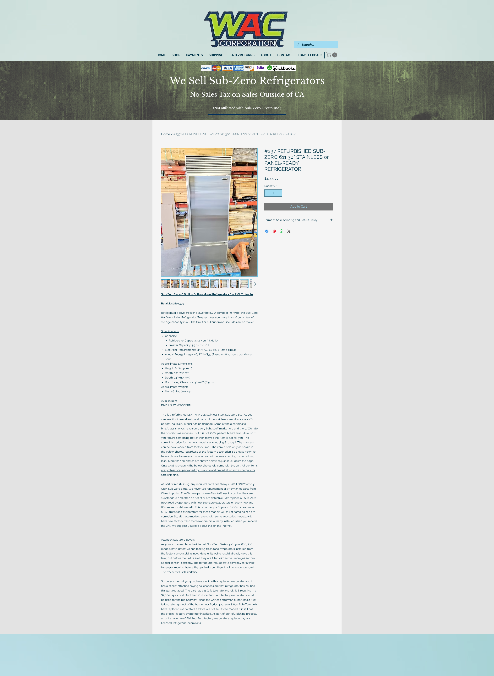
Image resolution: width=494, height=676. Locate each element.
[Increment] (279, 193)
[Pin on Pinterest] (274, 231)
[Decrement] (267, 193)
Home (165, 134)
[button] (332, 54)
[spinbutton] (273, 193)
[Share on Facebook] (267, 231)
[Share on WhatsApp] (281, 231)
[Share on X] (289, 231)
